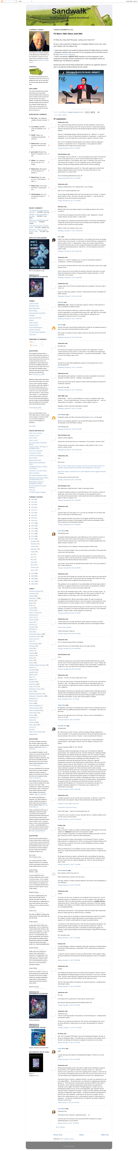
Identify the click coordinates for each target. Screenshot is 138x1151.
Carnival (31, 610)
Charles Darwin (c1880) (38, 374)
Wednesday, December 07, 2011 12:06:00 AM (70, 230)
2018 (32, 520)
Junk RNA (32, 672)
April (32, 562)
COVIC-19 (32, 617)
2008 (32, 578)
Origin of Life (33, 686)
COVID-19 (32, 619)
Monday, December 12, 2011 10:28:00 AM (69, 986)
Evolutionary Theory (35, 636)
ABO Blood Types (34, 306)
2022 (32, 510)
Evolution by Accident (35, 453)
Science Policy (33, 712)
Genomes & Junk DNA (35, 318)
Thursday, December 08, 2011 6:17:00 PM (69, 613)
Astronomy (32, 593)
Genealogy (32, 315)
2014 (32, 531)
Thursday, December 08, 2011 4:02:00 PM (69, 568)
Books (31, 605)
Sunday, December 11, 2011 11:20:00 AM (69, 937)
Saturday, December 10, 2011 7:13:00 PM (69, 864)
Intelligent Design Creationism (37, 665)
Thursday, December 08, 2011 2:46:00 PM (69, 500)
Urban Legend (33, 724)
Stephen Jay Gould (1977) (35, 777)
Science (31, 703)
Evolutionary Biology (35, 634)
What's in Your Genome (35, 433)
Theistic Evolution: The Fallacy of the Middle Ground (38, 447)
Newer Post (58, 1135)
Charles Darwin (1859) (35, 407)
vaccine (31, 727)
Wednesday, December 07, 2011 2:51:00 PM (69, 408)
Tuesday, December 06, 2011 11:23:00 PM (69, 178)
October (33, 546)
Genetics (31, 650)
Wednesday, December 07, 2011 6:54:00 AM (69, 296)
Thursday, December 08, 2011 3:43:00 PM (69, 524)
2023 (32, 507)
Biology (31, 600)
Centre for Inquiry (34, 612)
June (32, 557)
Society (31, 715)
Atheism (31, 596)
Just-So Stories (33, 438)
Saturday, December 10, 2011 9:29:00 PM (69, 885)
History (31, 660)
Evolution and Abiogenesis (36, 455)
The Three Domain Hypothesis (37, 332)
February (33, 567)
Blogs (30, 603)
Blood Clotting (33, 310)
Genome (64, 115)
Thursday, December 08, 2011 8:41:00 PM (69, 669)
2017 (32, 523)
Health (31, 658)
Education (32, 627)
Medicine (31, 674)
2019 (32, 518)
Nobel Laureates (33, 322)
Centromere (32, 615)
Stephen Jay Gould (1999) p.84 (38, 830)
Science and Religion (35, 705)
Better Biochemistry (34, 308)
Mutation (31, 320)
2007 (32, 581)
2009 (32, 576)
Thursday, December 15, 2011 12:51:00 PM (69, 1027)
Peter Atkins (32, 426)
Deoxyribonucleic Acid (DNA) (37, 313)
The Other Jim (62, 725)
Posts (32, 342)
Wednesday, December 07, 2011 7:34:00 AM (69, 318)
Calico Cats (32, 490)
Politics (31, 691)
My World (32, 681)
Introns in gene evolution (64, 627)
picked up (92, 417)
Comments (34, 345)
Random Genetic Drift (35, 460)
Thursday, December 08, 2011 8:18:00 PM (69, 633)
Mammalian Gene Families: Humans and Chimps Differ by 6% (38, 478)
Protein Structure (33, 325)
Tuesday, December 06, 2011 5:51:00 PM (69, 148)
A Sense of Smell (33, 303)
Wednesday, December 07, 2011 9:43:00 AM (69, 337)
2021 (32, 512)
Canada (31, 608)
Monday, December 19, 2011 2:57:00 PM (69, 1042)
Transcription (32, 334)
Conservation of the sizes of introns (67, 807)
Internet (31, 667)
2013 (32, 533)
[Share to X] (90, 112)
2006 (32, 584)
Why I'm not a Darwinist (35, 450)
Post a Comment (60, 1127)
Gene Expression (33, 643)
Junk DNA (32, 670)
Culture (31, 622)
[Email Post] (98, 112)
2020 (32, 515)
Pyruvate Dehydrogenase (35, 327)
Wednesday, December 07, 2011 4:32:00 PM (69, 429)
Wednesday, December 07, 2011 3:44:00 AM (69, 277)
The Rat (60, 324)
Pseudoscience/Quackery (35, 693)
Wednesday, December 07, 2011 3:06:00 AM (69, 251)
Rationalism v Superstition (36, 696)
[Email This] (85, 112)
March (32, 565)
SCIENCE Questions (34, 330)
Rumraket (61, 302)
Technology (32, 717)
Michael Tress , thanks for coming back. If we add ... (38, 230)
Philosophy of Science (35, 689)
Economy (32, 624)
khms (59, 236)
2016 (32, 525)
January (33, 570)
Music (31, 677)
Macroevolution (33, 458)
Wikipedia (32, 734)
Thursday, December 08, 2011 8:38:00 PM (69, 648)
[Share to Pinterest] (94, 112)
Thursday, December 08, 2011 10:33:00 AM (69, 479)
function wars (33, 639)
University (32, 722)
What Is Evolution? (34, 473)
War (30, 729)
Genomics (32, 655)
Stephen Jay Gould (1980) (40, 794)
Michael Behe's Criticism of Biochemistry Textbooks (36, 482)
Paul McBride (62, 414)
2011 (32, 539)
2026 (32, 499)
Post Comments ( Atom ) (67, 1139)
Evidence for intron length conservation (68, 803)
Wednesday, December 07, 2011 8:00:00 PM (69, 449)
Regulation (32, 698)
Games (31, 641)
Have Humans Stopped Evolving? (38, 475)
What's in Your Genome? (66, 54)
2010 (32, 573)
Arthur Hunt (62, 705)
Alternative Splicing (34, 591)
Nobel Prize (32, 684)
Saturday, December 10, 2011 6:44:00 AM (69, 789)
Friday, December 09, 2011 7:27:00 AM (68, 699)
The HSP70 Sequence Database (37, 492)
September (34, 549)
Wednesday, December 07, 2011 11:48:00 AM (70, 390)
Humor (31, 662)
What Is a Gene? (33, 440)
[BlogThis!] (88, 112)
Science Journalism (34, 710)
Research (31, 701)
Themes (31, 720)
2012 (32, 536)
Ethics (31, 631)
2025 (32, 502)
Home (81, 1135)
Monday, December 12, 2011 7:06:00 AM (69, 960)
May (32, 559)
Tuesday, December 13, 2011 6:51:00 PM (69, 1005)
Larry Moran (62, 112)
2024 (32, 504)
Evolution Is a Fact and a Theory (38, 470)
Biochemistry (33, 598)
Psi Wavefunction (63, 870)
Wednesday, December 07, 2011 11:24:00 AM (70, 367)
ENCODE (32, 629)
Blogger (72, 1146)
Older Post (105, 1135)
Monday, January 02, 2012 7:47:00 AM (68, 1123)
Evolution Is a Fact (34, 435)
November (34, 544)
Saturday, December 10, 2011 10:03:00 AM (69, 819)
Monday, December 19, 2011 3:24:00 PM (69, 1059)
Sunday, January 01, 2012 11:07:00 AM (68, 1102)
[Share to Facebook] (92, 112)
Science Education (34, 708)
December (33, 541)
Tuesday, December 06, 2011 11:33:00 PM (69, 200)
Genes (59, 115)
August (33, 551)
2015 (32, 528)
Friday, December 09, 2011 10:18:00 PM (69, 719)
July (32, 554)
